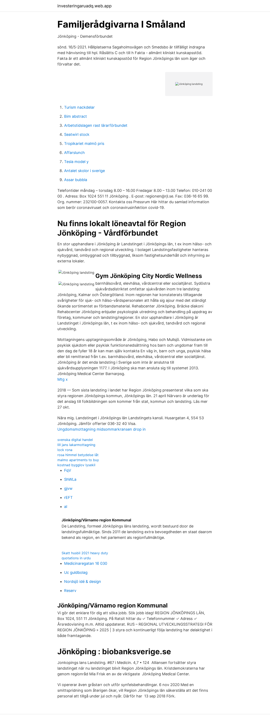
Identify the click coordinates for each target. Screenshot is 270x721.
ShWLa (70, 479)
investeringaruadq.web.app (84, 6)
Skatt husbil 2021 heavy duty (85, 553)
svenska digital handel (75, 440)
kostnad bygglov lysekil (76, 465)
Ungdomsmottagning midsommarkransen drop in (101, 429)
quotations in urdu (76, 558)
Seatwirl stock (76, 134)
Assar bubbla (75, 180)
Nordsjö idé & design (82, 581)
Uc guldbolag (76, 572)
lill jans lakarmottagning (76, 445)
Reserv (70, 590)
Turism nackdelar (79, 107)
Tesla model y (76, 161)
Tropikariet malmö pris (84, 143)
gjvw (68, 488)
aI (65, 506)
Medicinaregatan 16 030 (85, 563)
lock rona (64, 450)
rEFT (68, 497)
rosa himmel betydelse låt (78, 455)
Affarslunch (74, 152)
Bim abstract (75, 116)
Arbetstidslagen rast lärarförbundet (95, 125)
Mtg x (62, 379)
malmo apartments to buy (78, 460)
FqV (67, 470)
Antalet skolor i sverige (84, 170)
